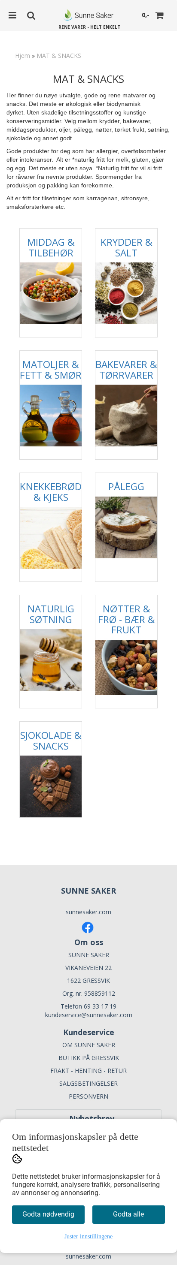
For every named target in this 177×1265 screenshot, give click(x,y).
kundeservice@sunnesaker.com (88, 1015)
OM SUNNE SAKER (88, 1045)
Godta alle (128, 1214)
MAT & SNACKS (59, 55)
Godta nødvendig (48, 1214)
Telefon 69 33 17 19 (88, 1006)
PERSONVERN (88, 1096)
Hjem (22, 55)
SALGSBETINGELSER (88, 1083)
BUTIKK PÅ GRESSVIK (88, 1058)
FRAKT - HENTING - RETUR (88, 1070)
